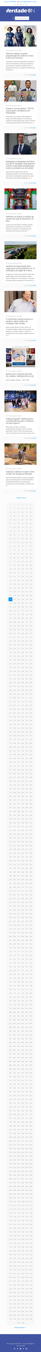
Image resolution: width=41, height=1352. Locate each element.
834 (31, 1027)
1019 (26, 1145)
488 (14, 811)
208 (22, 633)
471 (18, 800)
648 (31, 910)
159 (18, 603)
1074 (30, 1179)
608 (14, 887)
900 (31, 1069)
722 (14, 959)
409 (10, 762)
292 (22, 686)
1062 (30, 1171)
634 (22, 902)
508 (22, 823)
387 (18, 747)
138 (31, 588)
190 (22, 622)
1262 (14, 1300)
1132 (22, 1217)
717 (18, 955)
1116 (30, 1205)
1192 (22, 1254)
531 (18, 838)
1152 (30, 1228)
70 (22, 546)
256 (22, 664)
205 (10, 633)
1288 (22, 1315)
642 (31, 906)
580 (22, 868)
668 (14, 925)
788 (14, 1001)
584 (14, 872)
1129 (10, 1217)
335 (26, 713)
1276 (22, 1307)
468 (31, 796)
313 (10, 701)
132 (31, 584)
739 (10, 970)
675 (18, 929)
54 (30, 535)
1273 (10, 1307)
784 (22, 997)
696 (31, 940)
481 (10, 807)
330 (31, 709)
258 (31, 664)
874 (22, 1054)
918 (31, 1080)
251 (26, 660)
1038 (30, 1156)
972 (31, 1114)
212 (14, 637)
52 (22, 535)
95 (26, 561)
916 (22, 1080)
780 (31, 993)
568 (22, 861)
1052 (14, 1167)
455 (26, 789)
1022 (14, 1148)
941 (26, 1095)
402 (31, 754)
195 (18, 626)
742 (22, 970)
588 (31, 872)
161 (26, 603)
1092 (30, 1190)
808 (22, 1012)
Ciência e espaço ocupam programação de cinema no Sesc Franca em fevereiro (20, 55)
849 (18, 1039)
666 (31, 921)
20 (14, 516)
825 (18, 1023)
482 (14, 807)
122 (14, 580)
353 (26, 724)
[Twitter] (20, 4)
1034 (14, 1156)
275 (26, 675)
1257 (18, 1296)
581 (26, 868)
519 (18, 830)
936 (31, 1092)
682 (22, 932)
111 (18, 573)
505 (10, 823)
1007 (26, 1137)
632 (14, 902)
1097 (26, 1194)
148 (22, 595)
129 (18, 584)
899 (26, 1069)
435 (18, 777)
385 (10, 747)
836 (14, 1031)
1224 (30, 1273)
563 (26, 857)
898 (22, 1069)
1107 (18, 1201)
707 (26, 948)
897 (18, 1069)
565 (10, 861)
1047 (18, 1164)
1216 (22, 1270)
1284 (30, 1311)
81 (18, 554)
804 (31, 1008)
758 (14, 982)
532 (22, 838)
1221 (18, 1273)
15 (18, 512)
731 (26, 963)
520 (22, 830)
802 (22, 1008)
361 (10, 732)
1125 (18, 1213)
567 (18, 861)
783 (18, 997)
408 (31, 758)
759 (18, 982)
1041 (18, 1160)
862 (22, 1046)
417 (18, 766)
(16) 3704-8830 (11, 1)
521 (26, 830)
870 (31, 1050)
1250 (14, 1292)
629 (26, 898)
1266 (30, 1300)
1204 (22, 1262)
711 (18, 951)
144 (31, 592)
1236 (30, 1281)
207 (18, 633)
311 (26, 698)
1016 (14, 1145)
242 (14, 656)
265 (10, 671)
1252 (22, 1292)
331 (10, 713)
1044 (30, 1160)
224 (14, 645)
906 (31, 1073)
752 (14, 978)
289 (10, 686)
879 (18, 1057)
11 (26, 508)
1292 (14, 1319)
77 (26, 550)
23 (26, 516)
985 (10, 1126)
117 (18, 576)
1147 (10, 1228)
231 (18, 648)
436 (22, 777)
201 (18, 629)
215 (26, 637)
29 (26, 520)
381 (18, 743)
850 (22, 1039)
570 (31, 861)
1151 (26, 1228)
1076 (14, 1182)
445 (10, 785)
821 (26, 1020)
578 (14, 868)
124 (22, 580)
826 (22, 1023)
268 (22, 671)
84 (30, 554)
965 (26, 1111)
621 (18, 895)
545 (26, 845)
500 (14, 819)
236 (14, 652)
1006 (22, 1137)
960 (31, 1107)
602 (14, 883)
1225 (10, 1277)
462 (31, 792)
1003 (10, 1137)
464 (14, 796)
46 (22, 531)
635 (26, 902)
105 (18, 569)
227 (26, 645)
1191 (18, 1254)
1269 (18, 1304)
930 (31, 1088)
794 (14, 1004)
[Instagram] (26, 4)
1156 (22, 1232)
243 (18, 656)
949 (10, 1103)
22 (22, 516)
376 (22, 739)
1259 (26, 1296)
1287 (18, 1315)
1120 (22, 1209)
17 (26, 512)
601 (10, 883)
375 (18, 739)
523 (10, 834)
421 (10, 770)
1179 (18, 1247)
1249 (10, 1292)
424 (22, 770)
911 (26, 1076)
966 (31, 1111)
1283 (26, 1311)
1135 (10, 1220)
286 (22, 682)
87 (18, 557)
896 (14, 1069)
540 (31, 842)
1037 (26, 1156)
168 (31, 607)
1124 (14, 1213)
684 (31, 932)
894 (31, 1065)
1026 (30, 1148)
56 (14, 539)
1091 (26, 1190)
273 (18, 675)
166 (22, 607)
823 (10, 1023)
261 (18, 667)
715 (10, 955)
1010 (14, 1141)
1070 (14, 1179)
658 (22, 917)
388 (22, 747)
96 (30, 561)
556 (22, 853)
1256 (14, 1296)
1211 (26, 1266)
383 (26, 743)
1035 (18, 1156)
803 (26, 1008)
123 (18, 580)
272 (14, 675)
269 (26, 671)
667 (10, 925)
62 (14, 542)
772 (22, 989)
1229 (26, 1277)
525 (18, 834)
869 (26, 1050)
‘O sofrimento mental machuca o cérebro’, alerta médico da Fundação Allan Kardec (19, 321)
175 (10, 614)
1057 (10, 1171)
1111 (10, 1205)
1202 (14, 1262)
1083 (18, 1186)
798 (31, 1004)
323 (26, 705)
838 (22, 1031)
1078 (22, 1182)
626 (14, 898)
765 (18, 986)
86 (14, 557)
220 (22, 641)
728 (14, 963)
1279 (10, 1311)
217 (10, 641)
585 (18, 872)
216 (31, 637)
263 (26, 667)
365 (26, 732)
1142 (14, 1224)
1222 (22, 1273)
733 (10, 967)
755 (26, 978)
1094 (14, 1194)
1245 (18, 1289)
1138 (22, 1220)
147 (18, 595)
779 (26, 993)
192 (31, 622)
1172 (14, 1243)
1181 (26, 1247)
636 (31, 902)
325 (10, 709)
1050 (30, 1164)
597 (18, 879)
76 (22, 550)
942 (31, 1095)
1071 (18, 1179)
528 (31, 834)
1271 (26, 1304)
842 (14, 1035)
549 (18, 849)
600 (31, 879)
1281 (18, 1311)
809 (26, 1012)
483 (18, 807)
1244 (14, 1289)
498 (31, 815)
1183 (10, 1251)
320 (14, 705)
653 (26, 914)
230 (14, 648)
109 (10, 573)
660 (31, 917)
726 (31, 959)
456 (31, 789)
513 (18, 826)
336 (31, 713)
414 (31, 762)
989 (26, 1126)
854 (14, 1042)
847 (10, 1039)
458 (14, 792)
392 (14, 751)
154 (22, 599)
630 (31, 898)
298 (22, 690)
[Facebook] (18, 4)
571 (10, 864)
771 (18, 989)
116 (14, 576)
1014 (30, 1141)
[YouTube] (23, 4)
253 (10, 664)
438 (31, 777)
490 (22, 811)
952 (22, 1103)
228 (31, 645)
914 (14, 1080)
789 (18, 1001)
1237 (10, 1285)
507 (18, 823)
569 (26, 861)
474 (31, 800)
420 (31, 766)
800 (14, 1008)
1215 (18, 1270)
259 (10, 667)
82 (22, 554)
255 (18, 664)
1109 (26, 1201)
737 (26, 967)
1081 (10, 1186)
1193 (26, 1254)
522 (31, 830)
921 (18, 1084)
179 (26, 614)
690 (31, 936)
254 (14, 664)
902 (14, 1073)
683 (26, 932)
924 (31, 1084)
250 (22, 660)
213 (18, 637)
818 (14, 1020)
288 (31, 682)
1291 (10, 1319)
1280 (14, 1311)
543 (18, 845)
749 (26, 974)
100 (22, 565)
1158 (30, 1232)
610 (22, 887)
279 (18, 679)
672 (31, 925)
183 (18, 618)
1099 (10, 1198)
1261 (10, 1300)
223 (10, 645)
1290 (30, 1315)
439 (10, 781)
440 (14, 781)
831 (18, 1027)
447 (18, 785)
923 (26, 1084)
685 (10, 936)
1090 (22, 1190)
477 (18, 804)
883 (10, 1061)
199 (10, 629)
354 (31, 724)
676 (22, 929)
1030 (22, 1152)
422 (14, 770)
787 (10, 1001)
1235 (26, 1281)
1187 (26, 1251)
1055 (26, 1167)
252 (31, 660)
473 (26, 800)
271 (10, 675)
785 (26, 997)
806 (14, 1012)
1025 (26, 1148)
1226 (14, 1277)
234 (31, 648)
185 (26, 618)
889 (10, 1065)
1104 (30, 1198)
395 (26, 751)
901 (10, 1073)
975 (18, 1118)
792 (31, 1001)
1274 (14, 1307)
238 (22, 652)
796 (22, 1004)
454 (22, 789)
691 (10, 940)
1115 (26, 1205)
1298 (22, 1323)
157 (10, 603)
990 (31, 1126)
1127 (26, 1213)
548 (14, 849)
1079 (26, 1182)
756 (31, 978)
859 (10, 1046)
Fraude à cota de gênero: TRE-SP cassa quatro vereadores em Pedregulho (20, 110)
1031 (26, 1152)
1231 (10, 1281)
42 (30, 527)
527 (26, 834)
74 (14, 550)
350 (14, 724)
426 (31, 770)
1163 (26, 1236)
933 (18, 1092)
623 (26, 895)
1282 (22, 1311)
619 (10, 895)
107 (26, 569)
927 (18, 1088)
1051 (10, 1167)
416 (14, 766)
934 (22, 1092)
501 (18, 819)
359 (26, 728)
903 (18, 1073)
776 (14, 993)
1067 (26, 1175)
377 (26, 739)
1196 (14, 1258)
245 (26, 656)
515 (26, 826)
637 (10, 906)
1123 (10, 1213)
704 (14, 948)
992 (14, 1129)
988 (22, 1126)
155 (26, 599)
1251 (18, 1292)
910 (22, 1076)
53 (26, 535)
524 (14, 834)
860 (14, 1046)
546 (31, 845)
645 (18, 910)
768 (31, 986)
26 (14, 520)
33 (18, 523)
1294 (22, 1319)
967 (10, 1114)
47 (26, 531)
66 (30, 542)
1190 (14, 1254)
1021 (10, 1148)
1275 (18, 1307)
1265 (26, 1300)
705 (18, 948)
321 (18, 705)
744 (31, 970)
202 (22, 629)
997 (10, 1133)
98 (14, 565)
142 (22, 592)
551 (26, 849)
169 (10, 610)
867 (18, 1050)
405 (18, 758)
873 (18, 1054)
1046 (14, 1164)
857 (26, 1042)
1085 (26, 1186)
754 (22, 978)
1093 (10, 1194)
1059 (18, 1171)
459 (18, 792)
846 (31, 1035)
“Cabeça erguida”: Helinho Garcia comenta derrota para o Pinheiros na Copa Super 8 (20, 421)
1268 (14, 1304)
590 (14, 876)
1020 (30, 1145)
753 (18, 978)
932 (14, 1092)
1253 (26, 1292)
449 (26, 785)
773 (26, 989)
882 (31, 1057)
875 (26, 1054)
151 (10, 599)
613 (10, 891)
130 (22, 584)
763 (10, 986)
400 (22, 754)
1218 (30, 1270)
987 (18, 1126)
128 (14, 584)
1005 (18, 1137)
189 (18, 622)
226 (22, 645)
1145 (26, 1224)
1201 (10, 1262)
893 (26, 1065)
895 (10, 1069)
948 (31, 1099)
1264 (22, 1300)
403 (10, 758)
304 (22, 694)
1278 (30, 1307)
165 (18, 607)
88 (22, 557)
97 (10, 565)
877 (10, 1057)
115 (10, 576)
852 (31, 1039)
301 (10, 694)
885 (18, 1061)
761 (26, 982)
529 (10, 838)
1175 (26, 1243)
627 (18, 898)
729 (18, 963)
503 (26, 819)
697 (10, 944)
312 (31, 698)
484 (22, 807)
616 (22, 891)
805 (10, 1012)
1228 (22, 1277)
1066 (22, 1175)
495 (18, 815)
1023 (18, 1148)
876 (31, 1054)
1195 (10, 1258)
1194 (30, 1254)
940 (22, 1095)
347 (26, 720)
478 (22, 804)
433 (10, 777)
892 (22, 1065)
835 (10, 1031)
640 (22, 906)
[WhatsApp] (15, 4)
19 (10, 516)
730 (22, 963)
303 (18, 694)
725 (26, 959)
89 (26, 557)
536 (14, 842)
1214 (14, 1270)
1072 (22, 1179)
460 (22, 792)
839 (26, 1031)
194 (14, 626)
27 (18, 520)
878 (14, 1057)
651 (18, 914)
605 (26, 883)
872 (14, 1054)
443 (26, 781)
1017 (18, 1145)
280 (22, 679)
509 (26, 823)
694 (22, 940)
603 (18, 883)
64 (22, 542)
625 (10, 898)
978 (31, 1118)
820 (22, 1020)
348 (31, 720)
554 (14, 853)
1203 (18, 1262)
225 (18, 645)
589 (10, 876)
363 (18, 732)
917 (26, 1080)
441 (18, 781)
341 (26, 717)
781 (10, 997)
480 (31, 804)
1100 (14, 1198)
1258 (22, 1296)
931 (10, 1092)
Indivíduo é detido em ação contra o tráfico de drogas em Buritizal (20, 473)
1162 (22, 1236)
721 (10, 959)
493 (10, 815)
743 (26, 970)
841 (10, 1035)
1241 (26, 1285)
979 (10, 1122)
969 (18, 1114)
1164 (30, 1236)
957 (18, 1107)
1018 (22, 1145)
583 (10, 872)
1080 (30, 1182)
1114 (22, 1205)
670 (22, 925)
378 (31, 739)
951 (18, 1103)
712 (22, 951)
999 (18, 1133)
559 (10, 857)
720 (31, 955)
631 (10, 902)
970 (22, 1114)
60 (30, 539)
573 (18, 864)
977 (26, 1118)
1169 (26, 1239)
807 (18, 1012)
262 (22, 667)
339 (18, 717)
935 (26, 1092)
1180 (22, 1247)
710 (14, 951)
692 (14, 940)
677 (26, 929)
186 (31, 618)
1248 (30, 1289)
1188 (30, 1251)
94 (22, 561)
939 (18, 1095)
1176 (30, 1243)
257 (26, 664)
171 (18, 610)
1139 (26, 1220)
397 (10, 754)
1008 (30, 1137)
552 (31, 849)
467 (26, 796)
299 (26, 690)
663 (18, 921)
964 (22, 1111)
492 (31, 811)
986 (14, 1126)
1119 (18, 1209)
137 (26, 588)
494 (14, 815)
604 (22, 883)
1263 (18, 1300)
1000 (22, 1133)
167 (26, 607)
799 (10, 1008)
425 (26, 770)
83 (26, 554)
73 (10, 550)
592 (22, 876)
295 (10, 690)
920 (14, 1084)
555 (18, 853)
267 (18, 671)
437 (26, 777)
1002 (30, 1133)
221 (26, 641)
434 (14, 777)
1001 (26, 1133)
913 (10, 1080)
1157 (26, 1232)
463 (10, 796)
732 (31, 963)
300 (31, 690)
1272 (30, 1304)
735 (18, 967)
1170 (30, 1239)
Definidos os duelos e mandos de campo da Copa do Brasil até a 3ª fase (20, 218)
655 (10, 917)
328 (22, 709)
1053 (18, 1167)
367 (10, 736)
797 (26, 1004)
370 (22, 736)
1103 (26, 1198)
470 (14, 800)
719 (26, 955)
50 (14, 535)
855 (18, 1042)
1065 (18, 1175)
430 (22, 773)
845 (26, 1035)
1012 (22, 1141)
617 (26, 891)
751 (10, 978)
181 (10, 618)
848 (14, 1039)
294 (31, 686)
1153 (10, 1232)
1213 (10, 1270)
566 (14, 861)
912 (31, 1076)
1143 (18, 1224)
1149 (18, 1228)
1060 (22, 1171)
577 (10, 868)
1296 (30, 1319)
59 (26, 539)
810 (31, 1012)
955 (10, 1107)
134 (14, 588)
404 (14, 758)
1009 (10, 1141)
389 (26, 747)
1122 (30, 1209)
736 (22, 967)
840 (31, 1031)
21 (18, 516)
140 (14, 592)
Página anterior (21, 498)
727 (10, 963)
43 (10, 531)
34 (22, 523)
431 (26, 773)
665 (26, 921)
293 (26, 686)
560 (14, 857)
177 (18, 614)
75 (18, 550)
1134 (30, 1217)
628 (22, 898)
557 (26, 853)
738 (31, 967)
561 (18, 857)
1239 (18, 1285)
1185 (18, 1251)
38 (14, 527)
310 (22, 698)
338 (14, 717)
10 (22, 508)
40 (22, 527)
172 (22, 610)
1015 (10, 1145)
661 (10, 921)
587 (26, 872)
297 (18, 690)
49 (10, 535)
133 (10, 588)
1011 (18, 1141)
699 (18, 944)
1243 (10, 1289)
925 (10, 1088)
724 (22, 959)
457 (10, 792)
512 (14, 826)
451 (10, 789)
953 (26, 1103)
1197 (18, 1258)
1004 (14, 1137)
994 (22, 1129)
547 (10, 849)
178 (22, 614)
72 (30, 546)
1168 (22, 1239)
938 (14, 1095)
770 (14, 989)
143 (26, 592)
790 (22, 1001)
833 (26, 1027)
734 (14, 967)
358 (22, 728)
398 (14, 754)
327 (18, 709)
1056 (30, 1167)
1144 (22, 1224)
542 (14, 845)
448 (22, 785)
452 (14, 789)
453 (18, 789)
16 (22, 512)
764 (14, 986)
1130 (14, 1217)
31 (10, 523)
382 (22, 743)
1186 (22, 1251)
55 (10, 539)
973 (10, 1118)
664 (22, 921)
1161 (18, 1236)
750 (31, 974)
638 (14, 906)
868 (22, 1050)
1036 (22, 1156)
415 (10, 766)
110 (14, 573)
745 (10, 974)
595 (10, 879)
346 (22, 720)
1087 (10, 1190)
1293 (18, 1319)
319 (10, 705)
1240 (22, 1285)
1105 (10, 1201)
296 (14, 690)
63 (18, 542)
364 (22, 732)
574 (22, 864)
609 (18, 887)
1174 (22, 1243)
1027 (10, 1152)
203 (26, 629)
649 (10, 914)
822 (31, 1020)
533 (26, 838)
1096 (22, 1194)
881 (26, 1057)
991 (10, 1129)
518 (14, 830)
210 (31, 633)
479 (26, 804)
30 (30, 520)
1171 (10, 1243)
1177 (10, 1247)
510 (31, 823)
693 (18, 940)
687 (18, 936)
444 (31, 781)
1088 (14, 1190)
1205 (26, 1262)
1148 (14, 1228)
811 (10, 1016)
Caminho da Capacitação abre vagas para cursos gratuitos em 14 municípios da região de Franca (20, 268)
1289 (26, 1315)
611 (26, 887)
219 (18, 641)
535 (10, 842)
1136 (14, 1220)
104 (14, 569)
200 (14, 629)
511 (10, 826)
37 (10, 527)
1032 (30, 1152)
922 (22, 1084)
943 (10, 1099)
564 (31, 857)
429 (18, 773)
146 (14, 595)
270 (31, 671)
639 (18, 906)
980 (14, 1122)
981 (18, 1122)
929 (26, 1088)
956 (14, 1107)
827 (26, 1023)
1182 (30, 1247)
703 (10, 948)
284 (14, 682)
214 (22, 637)
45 (18, 531)
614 (14, 891)
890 (14, 1065)
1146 (30, 1224)
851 (26, 1039)
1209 (18, 1266)
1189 (10, 1254)
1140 (30, 1220)
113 (26, 573)
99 (18, 565)
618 (31, 891)
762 (31, 982)
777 (18, 993)
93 (18, 561)
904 (22, 1073)
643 (10, 910)
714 (31, 951)
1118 (14, 1209)
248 (14, 660)
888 (31, 1061)
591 (18, 876)
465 (18, 796)
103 (10, 569)
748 (22, 974)
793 (10, 1004)
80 (14, 554)
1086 (30, 1186)
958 (22, 1107)
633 (18, 902)
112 (22, 573)
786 (31, 997)
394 (22, 751)
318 (31, 701)
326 (14, 709)
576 (31, 864)
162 (31, 603)
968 (14, 1114)
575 (26, 864)
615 (18, 891)
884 (14, 1061)
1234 (22, 1281)
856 (22, 1042)
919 (10, 1084)
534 (31, 838)
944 (14, 1099)
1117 (10, 1209)
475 (10, 804)
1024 (22, 1148)
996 (31, 1129)
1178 (14, 1247)
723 (18, 959)
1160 (14, 1236)
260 (14, 667)
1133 (26, 1217)
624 (31, 895)
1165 (10, 1239)
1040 (14, 1160)
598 (22, 879)
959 (26, 1107)
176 (14, 614)
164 (14, 607)
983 (26, 1122)
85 (10, 557)
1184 (14, 1251)
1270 (22, 1304)
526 (22, 834)
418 (22, 766)
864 (31, 1046)
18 (30, 512)
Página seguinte (19, 1327)
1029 (18, 1152)
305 (26, 694)
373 (10, 739)
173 (26, 610)
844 (22, 1035)
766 (22, 986)
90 (30, 557)
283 (10, 682)
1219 (10, 1273)
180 (31, 614)
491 (26, 811)
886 (22, 1061)
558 (31, 853)
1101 (18, 1198)
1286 (14, 1315)
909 (18, 1076)
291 (18, 686)
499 (10, 819)
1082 (14, 1186)
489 (18, 811)
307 (10, 698)
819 (18, 1020)
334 (22, 713)
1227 (18, 1277)
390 (31, 747)
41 (26, 527)
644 (14, 910)
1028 (14, 1152)
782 (14, 997)
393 (18, 751)
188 (14, 622)
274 (22, 675)
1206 (30, 1262)
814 (22, 1016)
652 (22, 914)
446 (14, 785)
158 (14, 603)
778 (22, 993)
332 (14, 713)
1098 (30, 1194)
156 (31, 599)
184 (22, 618)
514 (22, 826)
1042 (22, 1160)
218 (14, 641)
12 (30, 508)
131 (26, 584)
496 (22, 815)
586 (22, 872)
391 (10, 751)
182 (14, 618)
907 (10, 1076)
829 (10, 1027)
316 (22, 701)
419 (26, 766)
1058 (14, 1171)
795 (18, 1004)
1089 (18, 1190)
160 (22, 603)
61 (10, 542)
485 (26, 807)
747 (18, 974)
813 (18, 1016)
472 (22, 800)
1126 (22, 1213)
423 (18, 770)
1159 (10, 1236)
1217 (26, 1270)
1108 (22, 1201)
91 (10, 561)
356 (14, 728)
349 (10, 724)
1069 (10, 1179)
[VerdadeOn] (20, 10)
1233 (18, 1281)
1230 (30, 1277)
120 (31, 576)
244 (22, 656)
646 (22, 910)
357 (18, 728)
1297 (18, 1323)
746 (14, 974)
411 (18, 762)
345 (18, 720)
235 (10, 652)
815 (26, 1016)
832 (22, 1027)
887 (26, 1061)
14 (14, 512)
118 (22, 576)
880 (22, 1057)
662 (14, 921)
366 (31, 732)
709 (10, 951)
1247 (26, 1289)
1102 (22, 1198)
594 (31, 876)
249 (18, 660)
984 (31, 1122)
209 (26, 633)
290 (14, 686)
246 (31, 656)
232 (22, 648)
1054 (22, 1167)
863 (26, 1046)
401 (26, 754)
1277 (26, 1307)
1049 (26, 1164)
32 (14, 523)
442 (22, 781)
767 (26, 986)
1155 (18, 1232)
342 (31, 717)
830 (14, 1027)
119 (26, 576)
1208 (14, 1266)
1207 (10, 1266)
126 (31, 580)
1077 (18, 1182)
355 (10, 728)
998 (14, 1133)
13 (10, 512)
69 (18, 546)
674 (14, 929)
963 (18, 1111)
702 (31, 944)
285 (18, 682)
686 (14, 936)
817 (10, 1020)
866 (14, 1050)
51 (18, 535)
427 (10, 773)
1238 (14, 1285)
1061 (26, 1171)
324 (31, 705)
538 (22, 842)
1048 (22, 1164)
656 (14, 917)
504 (31, 819)
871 (10, 1054)
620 (14, 895)
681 (18, 932)
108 (31, 569)
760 (22, 982)
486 (31, 807)
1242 (30, 1285)
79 (10, 554)
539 (26, 842)
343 (10, 720)
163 (10, 607)
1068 (30, 1175)
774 (31, 989)
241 (10, 656)
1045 (10, 1164)
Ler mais (33, 75)
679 (10, 932)
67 (10, 546)
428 (14, 773)
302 (14, 694)
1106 (14, 1201)
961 (10, 1111)
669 (18, 925)
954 (31, 1103)
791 (26, 1001)
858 (31, 1042)
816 (31, 1016)
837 (18, 1031)
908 (14, 1076)
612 (31, 887)
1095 (18, 1194)
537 (18, 842)
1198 (22, 1258)
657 (18, 917)
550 (22, 849)
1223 (26, 1273)
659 (26, 917)
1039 (10, 1160)
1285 (10, 1315)
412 (22, 762)
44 (14, 531)
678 (31, 929)
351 (18, 724)
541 (10, 845)
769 (10, 989)
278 (14, 679)
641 (26, 906)
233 (26, 648)
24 (30, 516)
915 (18, 1080)
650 (14, 914)
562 (22, 857)
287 (26, 682)
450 (31, 785)
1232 (14, 1281)
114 (31, 573)
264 (31, 667)
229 (10, 648)
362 (14, 732)
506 (14, 823)
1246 (22, 1289)
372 (31, 736)
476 (14, 804)
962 (14, 1111)
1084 (22, 1186)
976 (22, 1118)
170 (14, 610)
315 (18, 701)
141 (18, 592)
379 (10, 743)
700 (22, 944)
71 (26, 546)
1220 (14, 1273)
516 (31, 826)
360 (31, 728)
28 (22, 520)
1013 (26, 1141)
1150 (22, 1228)
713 (26, 951)
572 (14, 864)
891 (18, 1065)
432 (31, 773)
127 (10, 584)
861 (18, 1046)
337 (10, 717)
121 (10, 580)
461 (26, 792)
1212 (30, 1266)
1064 (14, 1175)
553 (10, 853)
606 (31, 883)
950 (14, 1103)
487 (10, 811)
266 (14, 671)
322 (22, 705)
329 (26, 709)
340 (22, 717)
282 (31, 679)
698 (14, 944)
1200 (30, 1258)
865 (10, 1050)
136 (22, 588)
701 (26, 944)
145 (10, 595)
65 (26, 542)
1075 (10, 1182)
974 (14, 1118)
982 (22, 1122)
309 (18, 698)
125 (26, 580)
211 (10, 637)
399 (18, 754)
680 (14, 932)
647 (26, 910)
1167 (18, 1239)
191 (26, 622)
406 (22, 758)
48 (30, 531)
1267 (10, 1304)
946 (22, 1099)
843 (18, 1035)
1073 (26, 1179)
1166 (14, 1239)
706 (22, 948)
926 (14, 1088)
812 (14, 1016)
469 (10, 800)
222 (31, 641)
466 (22, 796)
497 (26, 815)
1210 (22, 1266)
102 (31, 565)
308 (14, 698)
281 (26, 679)
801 (18, 1008)
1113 (18, 1205)
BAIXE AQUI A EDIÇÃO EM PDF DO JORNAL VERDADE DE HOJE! (20, 375)
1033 (10, 1156)
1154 (14, 1232)
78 (30, 550)
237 (18, 652)
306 (31, 694)
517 (10, 830)
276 (31, 675)
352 (22, 724)
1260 (30, 1296)
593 (26, 876)
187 (10, 622)
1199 (26, 1258)
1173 (18, 1243)
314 (14, 701)
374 (14, 739)
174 (31, 610)
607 (10, 887)
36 (30, 523)
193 (10, 626)
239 (26, 652)
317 (26, 701)
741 (18, 970)
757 (10, 982)
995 (26, 1129)
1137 (18, 1220)
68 (14, 546)
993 (18, 1129)
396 (31, 751)
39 (18, 527)
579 (18, 868)
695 (26, 940)
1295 (26, 1319)
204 (31, 629)
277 (10, 679)
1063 (10, 1175)
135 (18, 588)
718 (22, 955)
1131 (18, 1217)
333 (18, 713)
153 (18, 599)
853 (10, 1042)
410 (14, 762)
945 (18, 1099)
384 (31, 743)
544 (22, 845)
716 (14, 955)
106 (22, 569)
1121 (26, 1209)
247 (10, 660)
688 (22, 936)
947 (26, 1099)
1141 (10, 1224)
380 (14, 743)
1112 (14, 1205)
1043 (26, 1160)
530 (14, 838)
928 (22, 1088)
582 (31, 868)
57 (18, 539)
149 (26, 595)
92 (14, 561)
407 (26, 758)
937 (10, 1095)
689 (26, 936)
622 (22, 895)
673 (10, 929)
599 (26, 879)
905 (26, 1073)
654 (31, 914)
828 (31, 1023)
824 (14, 1023)
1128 (30, 1213)
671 (26, 925)
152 (14, 599)
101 (26, 565)
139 (10, 592)
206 (14, 633)
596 (14, 879)
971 (26, 1114)
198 (31, 626)
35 (26, 523)
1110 (30, 1201)
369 (18, 736)
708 (31, 948)
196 (22, 626)
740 (14, 970)
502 (22, 819)
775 (10, 993)
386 (14, 747)
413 (26, 762)
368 (14, 736)
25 (10, 520)
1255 (10, 1296)
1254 (30, 1292)
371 (26, 736)
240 (31, 652)
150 (31, 595)
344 (14, 720)
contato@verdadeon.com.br (28, 1)
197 (26, 626)
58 (22, 539)
